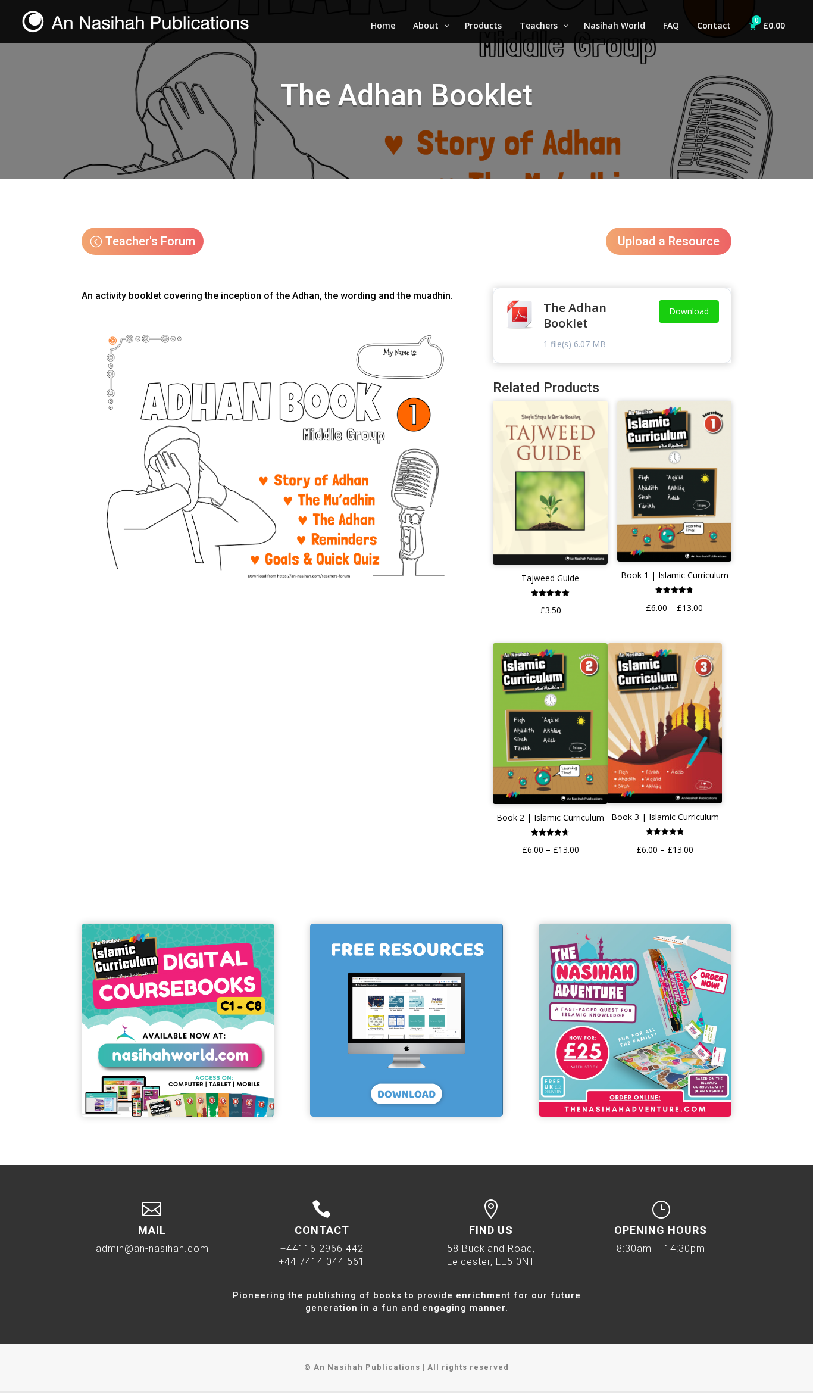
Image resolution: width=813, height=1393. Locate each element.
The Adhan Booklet (574, 315)
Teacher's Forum (150, 241)
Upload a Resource (669, 241)
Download (689, 311)
